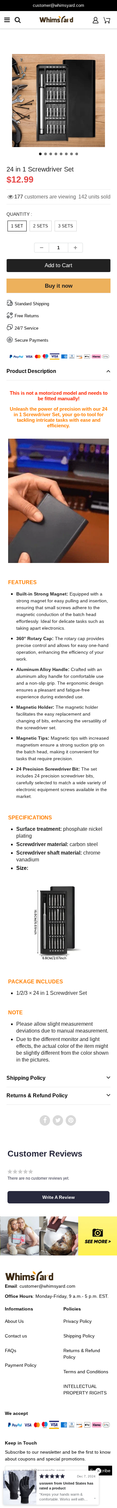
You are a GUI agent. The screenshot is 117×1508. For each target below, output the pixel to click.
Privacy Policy (77, 1321)
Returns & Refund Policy (37, 1095)
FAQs (10, 1350)
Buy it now (58, 286)
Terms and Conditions (85, 1371)
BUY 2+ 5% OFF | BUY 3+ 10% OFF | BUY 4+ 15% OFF (59, 5)
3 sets (65, 226)
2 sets (40, 226)
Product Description (31, 371)
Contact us (16, 1335)
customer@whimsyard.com (47, 1286)
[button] (58, 1197)
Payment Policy (20, 1365)
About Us (14, 1321)
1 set (17, 226)
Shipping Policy (26, 1078)
